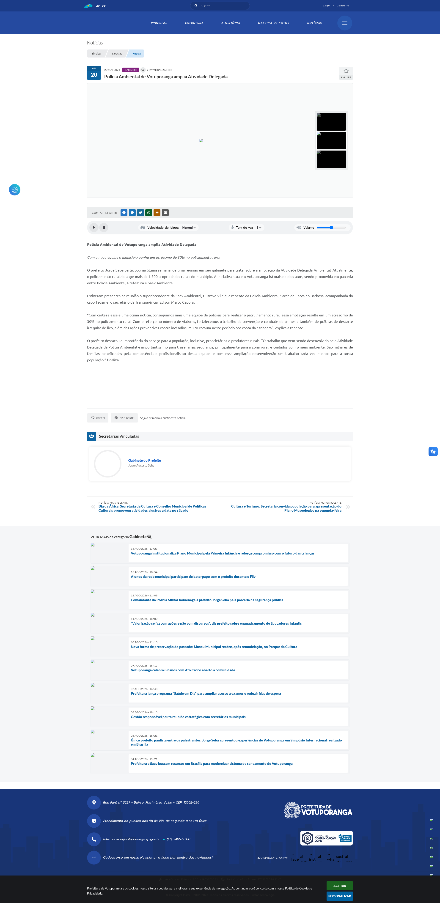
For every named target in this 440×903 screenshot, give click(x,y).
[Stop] (103, 227)
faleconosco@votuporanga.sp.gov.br (131, 839)
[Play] (94, 227)
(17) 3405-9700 (178, 839)
